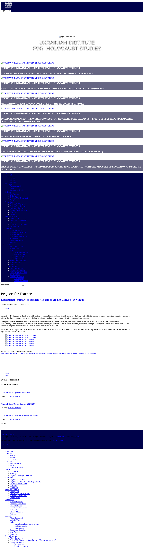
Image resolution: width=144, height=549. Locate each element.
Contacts (8, 3)
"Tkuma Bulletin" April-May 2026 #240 (15, 392)
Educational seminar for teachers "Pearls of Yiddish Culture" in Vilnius (42, 299)
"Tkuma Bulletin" (14, 396)
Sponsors (8, 5)
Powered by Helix (7, 435)
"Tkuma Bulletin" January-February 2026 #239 (18, 404)
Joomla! (77, 437)
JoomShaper (60, 437)
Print (7, 308)
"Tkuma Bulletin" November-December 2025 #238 (19, 415)
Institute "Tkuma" (58, 440)
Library (8, 7)
